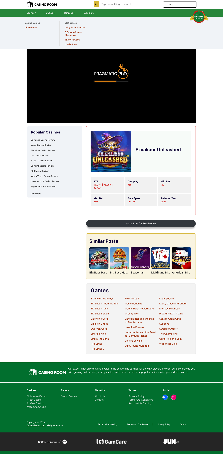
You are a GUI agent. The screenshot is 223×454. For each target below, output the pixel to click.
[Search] (96, 4)
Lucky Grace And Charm (173, 303)
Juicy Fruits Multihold (137, 345)
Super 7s (164, 323)
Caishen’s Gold (99, 318)
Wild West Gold (168, 343)
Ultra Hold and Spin (170, 338)
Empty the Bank (100, 338)
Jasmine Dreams (134, 327)
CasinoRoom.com (36, 425)
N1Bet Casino (34, 399)
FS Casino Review (40, 171)
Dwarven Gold (99, 328)
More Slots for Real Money (141, 223)
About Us (89, 13)
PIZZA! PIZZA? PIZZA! (171, 313)
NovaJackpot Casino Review (45, 181)
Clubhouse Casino (37, 396)
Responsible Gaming (140, 403)
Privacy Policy (136, 396)
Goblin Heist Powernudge (139, 308)
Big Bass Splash (100, 313)
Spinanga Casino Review (43, 140)
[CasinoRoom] (42, 4)
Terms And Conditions (140, 399)
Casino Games (69, 396)
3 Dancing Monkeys (102, 298)
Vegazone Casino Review (43, 186)
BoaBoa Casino (35, 403)
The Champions (168, 333)
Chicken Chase (99, 323)
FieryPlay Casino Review (43, 150)
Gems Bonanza (133, 303)
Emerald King (98, 333)
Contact (99, 399)
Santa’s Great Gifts (170, 318)
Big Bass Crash (99, 308)
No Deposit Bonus (34, 27)
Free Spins (30, 32)
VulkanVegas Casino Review (44, 176)
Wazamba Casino (36, 406)
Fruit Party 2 (132, 298)
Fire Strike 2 (97, 348)
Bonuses (68, 13)
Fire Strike (96, 343)
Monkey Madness (169, 308)
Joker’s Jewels (133, 340)
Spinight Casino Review (42, 166)
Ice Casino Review (40, 155)
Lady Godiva (166, 298)
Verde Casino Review (41, 145)
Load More (36, 193)
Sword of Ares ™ (168, 328)
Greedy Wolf (132, 313)
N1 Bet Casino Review (41, 160)
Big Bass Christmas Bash (105, 303)
